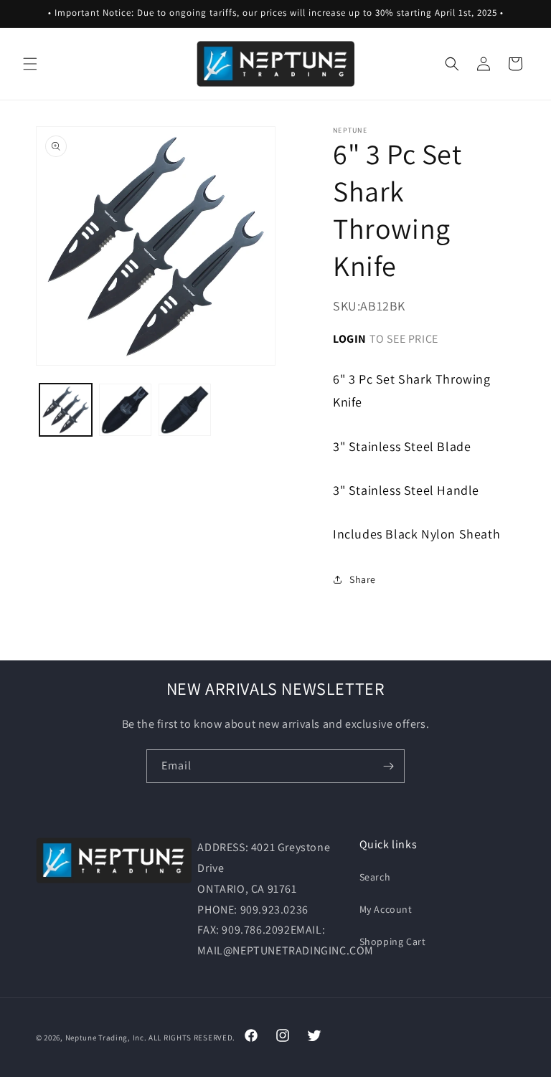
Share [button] (362, 579)
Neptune (81, 1038)
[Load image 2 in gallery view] (125, 410)
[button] (30, 64)
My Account (386, 909)
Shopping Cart (392, 941)
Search (375, 876)
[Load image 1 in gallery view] (65, 410)
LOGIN (350, 338)
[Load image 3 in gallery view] (185, 410)
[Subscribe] (388, 766)
